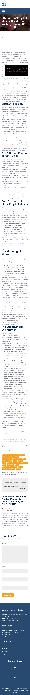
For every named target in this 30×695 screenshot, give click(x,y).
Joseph (17, 462)
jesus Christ (10, 462)
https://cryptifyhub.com (9, 509)
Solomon (20, 466)
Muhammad (10, 464)
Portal (5, 654)
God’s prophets (6, 458)
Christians (4, 456)
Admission (6, 651)
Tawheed (4, 468)
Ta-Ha (24, 233)
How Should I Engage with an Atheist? (15, 482)
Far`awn (16, 456)
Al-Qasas (15, 388)
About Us (5, 648)
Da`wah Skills (5, 474)
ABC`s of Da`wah (23, 472)
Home (5, 646)
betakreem (5, 472)
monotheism (24, 462)
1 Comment (13, 474)
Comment (5, 543)
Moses (3, 464)
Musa (16, 464)
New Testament (6, 466)
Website (4, 584)
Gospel (23, 458)
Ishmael (20, 460)
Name (3, 566)
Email (3, 575)
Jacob (3, 462)
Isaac (15, 460)
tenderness (11, 468)
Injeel (10, 460)
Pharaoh (14, 466)
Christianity (22, 454)
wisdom (18, 468)
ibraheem (4, 460)
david (10, 456)
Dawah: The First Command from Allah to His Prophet (15, 487)
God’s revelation (16, 458)
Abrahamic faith (6, 454)
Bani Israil (14, 454)
